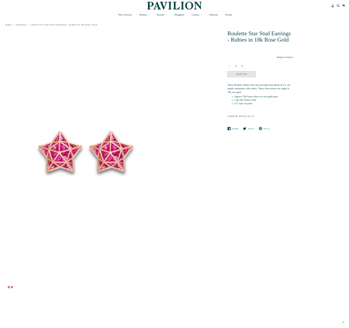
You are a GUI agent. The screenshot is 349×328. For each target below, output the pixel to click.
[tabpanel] (88, 155)
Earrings (21, 25)
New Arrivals (125, 14)
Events (228, 14)
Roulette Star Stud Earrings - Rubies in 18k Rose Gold (64, 25)
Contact (196, 14)
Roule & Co (246, 116)
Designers (179, 14)
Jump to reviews (285, 57)
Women (143, 14)
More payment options (274, 80)
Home (8, 25)
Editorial (213, 14)
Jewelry (161, 14)
